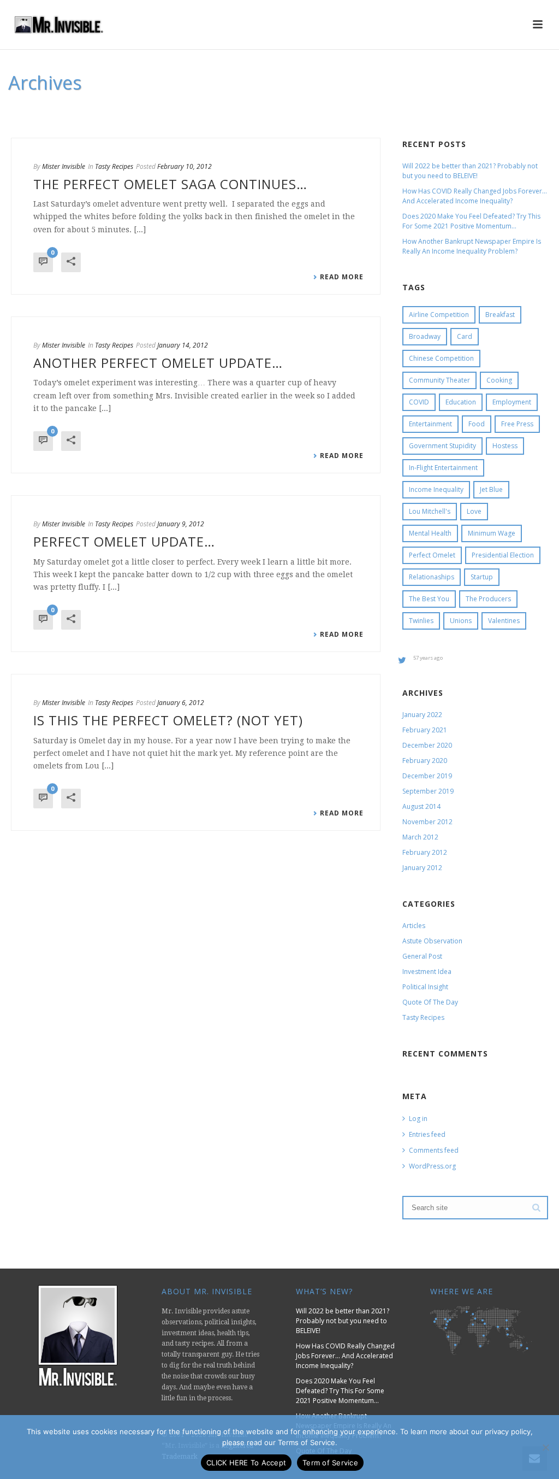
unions (461, 620)
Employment (511, 402)
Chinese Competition (441, 358)
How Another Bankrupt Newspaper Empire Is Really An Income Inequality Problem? (471, 246)
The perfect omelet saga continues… (170, 184)
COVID (419, 402)
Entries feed (427, 1134)
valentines (504, 620)
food (476, 424)
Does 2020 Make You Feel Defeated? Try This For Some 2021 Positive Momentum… (471, 221)
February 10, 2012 (184, 166)
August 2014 (421, 806)
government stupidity (442, 445)
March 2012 (420, 837)
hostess (505, 445)
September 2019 (428, 791)
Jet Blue (491, 489)
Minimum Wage (491, 533)
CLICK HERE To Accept (246, 1462)
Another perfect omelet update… (158, 363)
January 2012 (422, 867)
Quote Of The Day (430, 1002)
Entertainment (430, 424)
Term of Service (330, 1462)
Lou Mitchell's (429, 511)
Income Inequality (436, 489)
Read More (342, 277)
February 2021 (424, 730)
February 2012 (424, 852)
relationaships (431, 577)
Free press (517, 424)
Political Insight (425, 986)
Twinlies (421, 620)
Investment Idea (426, 971)
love (474, 511)
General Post (422, 956)
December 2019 (427, 775)
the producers (488, 598)
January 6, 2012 (180, 702)
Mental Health (430, 533)
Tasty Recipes (114, 166)
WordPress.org (432, 1166)
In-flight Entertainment (443, 467)
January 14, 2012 (182, 345)
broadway (425, 336)
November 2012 (427, 821)
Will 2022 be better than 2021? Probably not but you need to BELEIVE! (470, 170)
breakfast (500, 314)
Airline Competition (439, 314)
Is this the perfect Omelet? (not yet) (168, 720)
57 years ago (428, 657)
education (460, 402)
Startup (482, 577)
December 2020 (427, 745)
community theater (439, 380)
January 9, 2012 (180, 524)
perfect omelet (432, 555)
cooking (499, 380)
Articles (413, 925)
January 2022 (422, 714)
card (464, 336)
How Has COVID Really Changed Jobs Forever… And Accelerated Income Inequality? (474, 196)
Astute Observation (432, 941)
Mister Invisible (63, 166)
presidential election (503, 555)
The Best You (429, 598)
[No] (545, 1447)
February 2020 (424, 760)
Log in (418, 1118)
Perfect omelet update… (124, 541)
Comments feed (434, 1150)
